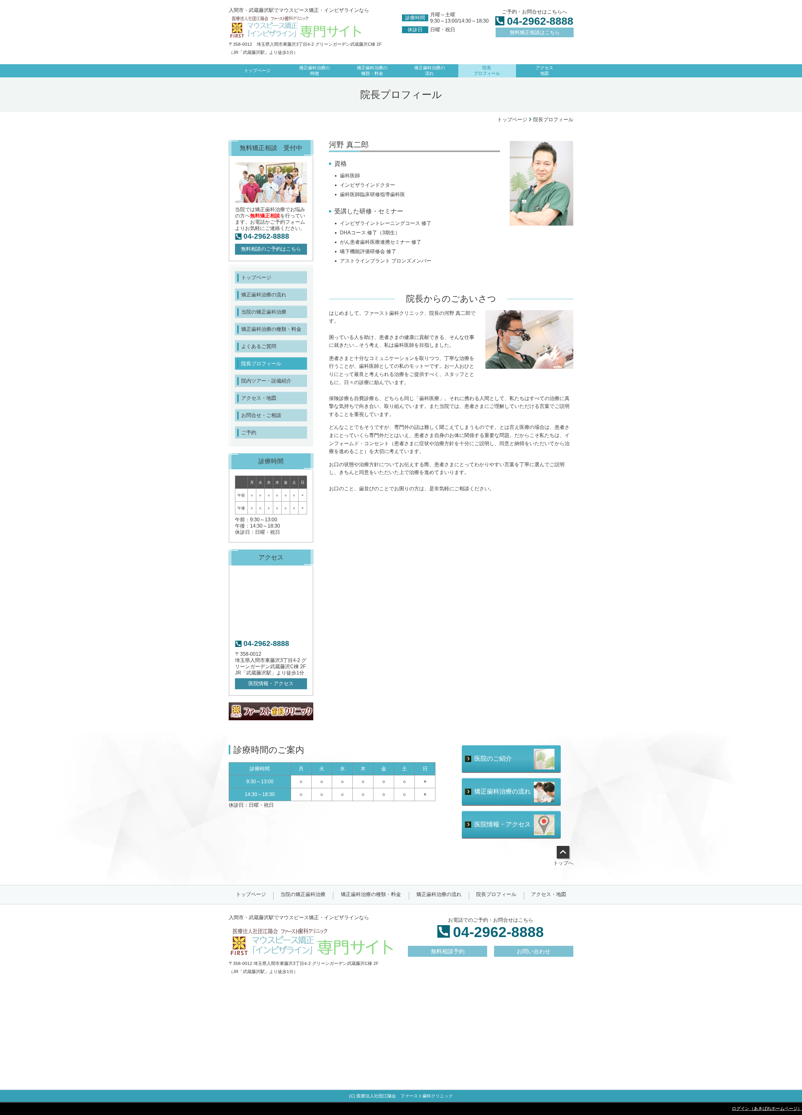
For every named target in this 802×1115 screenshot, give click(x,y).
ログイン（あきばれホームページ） (767, 1108)
